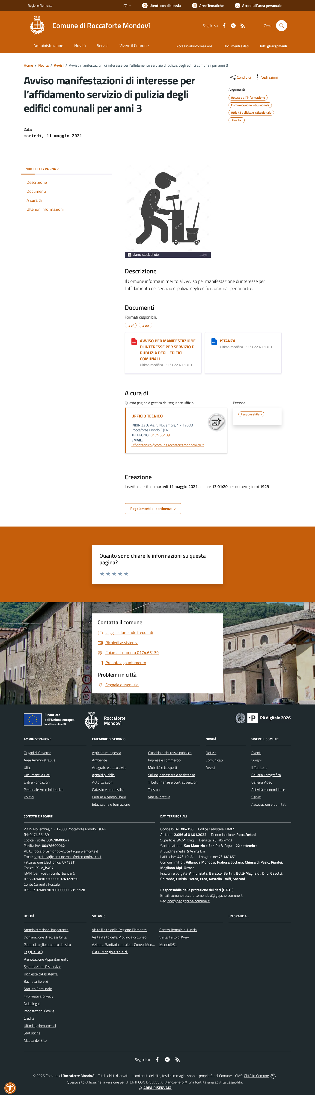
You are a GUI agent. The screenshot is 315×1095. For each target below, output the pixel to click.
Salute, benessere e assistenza (171, 775)
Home (28, 65)
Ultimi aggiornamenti (40, 1025)
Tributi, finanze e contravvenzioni (173, 782)
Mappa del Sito (35, 1040)
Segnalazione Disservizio (42, 966)
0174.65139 (160, 435)
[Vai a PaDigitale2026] (263, 717)
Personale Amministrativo (43, 789)
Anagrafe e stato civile (109, 767)
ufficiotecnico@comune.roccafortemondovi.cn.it (167, 445)
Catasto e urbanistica (108, 789)
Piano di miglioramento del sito (47, 944)
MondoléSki (168, 944)
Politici (29, 797)
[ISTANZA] (214, 341)
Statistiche (32, 1033)
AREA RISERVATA (157, 1087)
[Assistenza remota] (273, 1075)
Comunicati (214, 760)
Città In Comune (256, 1075)
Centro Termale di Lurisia (178, 929)
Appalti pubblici (103, 775)
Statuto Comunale (38, 988)
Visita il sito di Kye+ (174, 937)
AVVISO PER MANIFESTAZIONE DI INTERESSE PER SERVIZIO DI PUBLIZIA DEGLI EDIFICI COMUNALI (168, 350)
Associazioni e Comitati (268, 804)
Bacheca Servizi (36, 981)
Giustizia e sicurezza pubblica (170, 752)
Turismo (154, 789)
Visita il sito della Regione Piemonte (119, 929)
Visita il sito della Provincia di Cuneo (119, 937)
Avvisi (59, 65)
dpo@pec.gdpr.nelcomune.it (188, 901)
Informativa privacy (38, 996)
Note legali (32, 1003)
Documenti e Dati (37, 775)
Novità (43, 65)
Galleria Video (261, 782)
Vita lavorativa (159, 797)
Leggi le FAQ (33, 952)
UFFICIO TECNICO (147, 416)
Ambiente (99, 760)
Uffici (27, 767)
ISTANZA (227, 341)
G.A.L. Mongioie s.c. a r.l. (110, 952)
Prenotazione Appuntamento (46, 959)
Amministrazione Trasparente (46, 929)
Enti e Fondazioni (37, 782)
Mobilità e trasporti (162, 767)
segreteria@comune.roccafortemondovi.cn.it (67, 856)
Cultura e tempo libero (109, 797)
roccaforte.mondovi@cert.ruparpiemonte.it (65, 851)
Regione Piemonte (40, 5)
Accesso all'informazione (194, 46)
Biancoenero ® (175, 1082)
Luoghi (256, 760)
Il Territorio (259, 767)
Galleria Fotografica (266, 775)
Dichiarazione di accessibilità (45, 937)
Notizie (211, 752)
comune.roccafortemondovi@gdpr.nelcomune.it (206, 895)
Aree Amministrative (39, 760)
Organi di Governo (37, 752)
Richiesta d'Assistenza (41, 974)
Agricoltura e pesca (106, 752)
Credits (29, 1018)
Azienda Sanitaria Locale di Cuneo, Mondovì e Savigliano (135, 944)
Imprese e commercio (164, 760)
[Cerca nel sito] (281, 25)
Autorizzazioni (102, 782)
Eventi (256, 752)
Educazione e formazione (111, 804)
